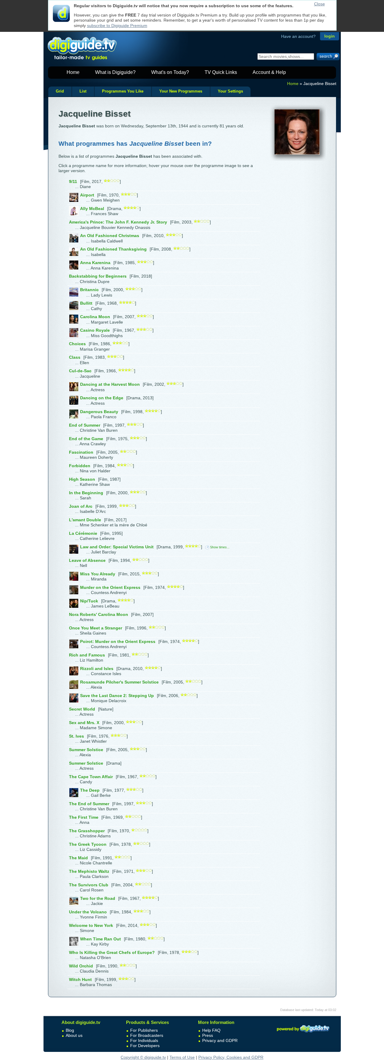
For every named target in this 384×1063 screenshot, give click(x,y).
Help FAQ (211, 1030)
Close (319, 4)
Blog (70, 1030)
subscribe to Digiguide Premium (117, 25)
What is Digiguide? (115, 72)
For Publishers (144, 1030)
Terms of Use (182, 1057)
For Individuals (144, 1040)
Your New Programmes (180, 91)
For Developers (145, 1045)
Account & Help (269, 72)
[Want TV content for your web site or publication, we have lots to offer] (303, 1033)
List (83, 91)
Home (73, 72)
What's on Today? (170, 72)
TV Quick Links (221, 72)
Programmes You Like (122, 91)
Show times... (220, 547)
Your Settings (230, 91)
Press (207, 1035)
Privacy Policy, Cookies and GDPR (230, 1057)
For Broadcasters (146, 1035)
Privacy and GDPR (220, 1040)
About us (74, 1035)
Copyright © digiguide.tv (143, 1057)
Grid (60, 91)
